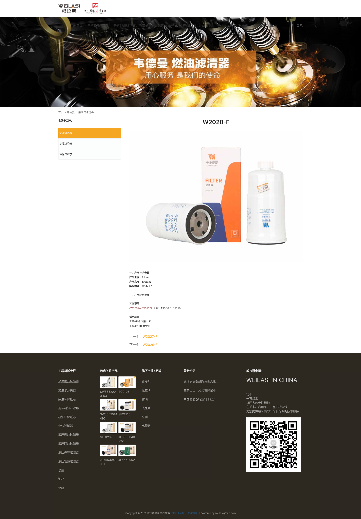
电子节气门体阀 (98, 25)
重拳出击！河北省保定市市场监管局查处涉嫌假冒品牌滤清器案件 (201, 390)
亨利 (145, 417)
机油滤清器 (65, 143)
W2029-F (150, 345)
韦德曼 (146, 425)
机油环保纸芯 (67, 417)
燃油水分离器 (67, 390)
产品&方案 (189, 25)
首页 (79, 25)
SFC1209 (106, 437)
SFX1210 (124, 414)
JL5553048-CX (126, 439)
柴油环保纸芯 (67, 399)
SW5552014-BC (108, 416)
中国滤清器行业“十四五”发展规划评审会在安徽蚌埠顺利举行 (201, 399)
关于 (244, 25)
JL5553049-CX (108, 462)
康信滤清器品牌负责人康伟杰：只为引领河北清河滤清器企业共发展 (201, 381)
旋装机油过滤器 (68, 408)
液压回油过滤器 (68, 443)
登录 (299, 25)
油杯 (61, 479)
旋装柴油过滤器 (68, 381)
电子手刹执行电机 (125, 25)
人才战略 (227, 25)
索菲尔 (146, 381)
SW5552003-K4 (108, 394)
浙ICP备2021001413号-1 (185, 513)
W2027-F (150, 336)
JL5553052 (126, 460)
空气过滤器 (65, 425)
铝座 (61, 488)
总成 (61, 470)
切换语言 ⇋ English (266, 25)
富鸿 (145, 399)
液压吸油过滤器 (68, 434)
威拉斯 (146, 390)
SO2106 (124, 391)
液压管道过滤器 (68, 461)
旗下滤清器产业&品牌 (159, 25)
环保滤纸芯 (65, 154)
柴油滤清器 (65, 133)
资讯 (208, 25)
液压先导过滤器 (68, 452)
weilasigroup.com (225, 513)
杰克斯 (146, 408)
